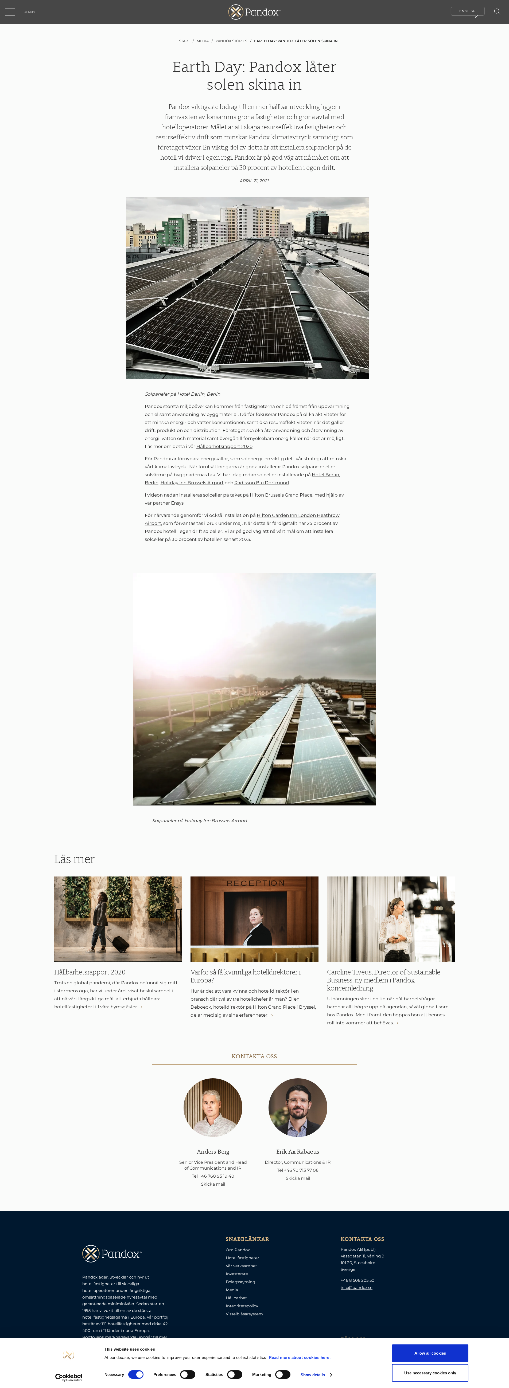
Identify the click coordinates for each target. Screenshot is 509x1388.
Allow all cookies (430, 1353)
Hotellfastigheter (242, 1257)
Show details (313, 1374)
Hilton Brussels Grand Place (281, 495)
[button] (10, 12)
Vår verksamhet (241, 1265)
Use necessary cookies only (430, 1372)
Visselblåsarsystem (244, 1313)
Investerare (237, 1273)
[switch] (187, 1374)
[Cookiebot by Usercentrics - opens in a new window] (68, 1378)
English (467, 11)
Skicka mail (213, 1184)
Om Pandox (238, 1249)
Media (232, 1289)
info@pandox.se (356, 1287)
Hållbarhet (236, 1297)
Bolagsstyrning (240, 1281)
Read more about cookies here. (300, 1357)
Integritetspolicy (242, 1305)
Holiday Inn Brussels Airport (192, 482)
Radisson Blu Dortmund (261, 482)
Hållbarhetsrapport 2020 (224, 446)
